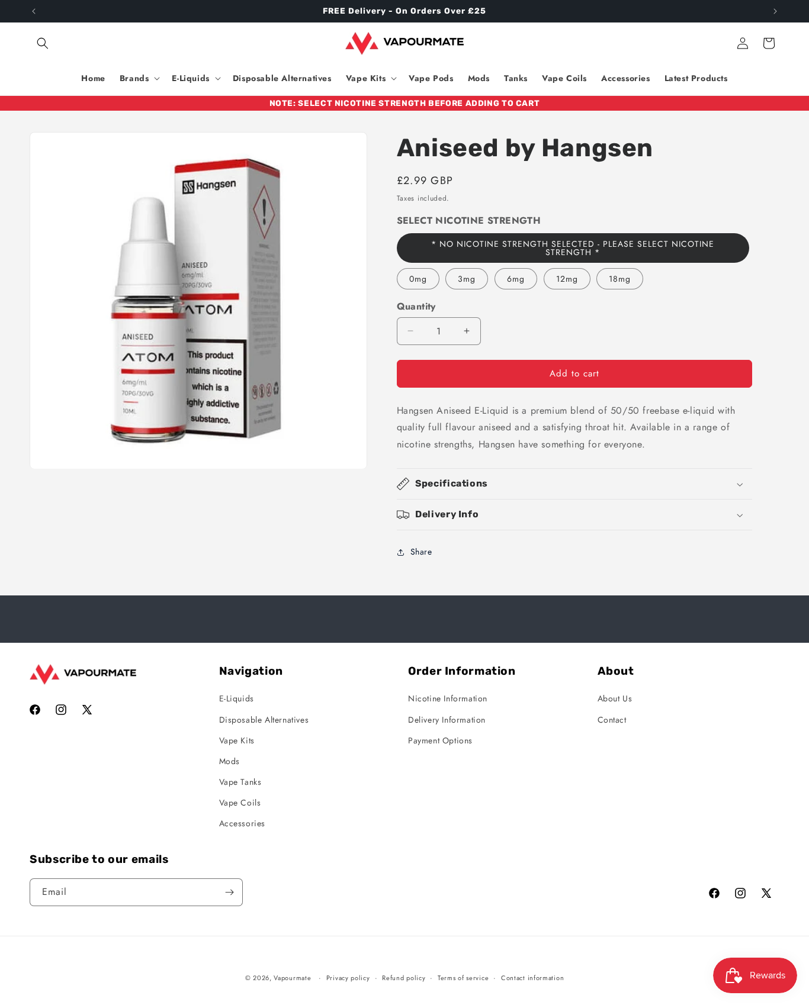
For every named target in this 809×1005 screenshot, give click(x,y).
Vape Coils (240, 802)
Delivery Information (447, 720)
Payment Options (440, 740)
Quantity (416, 306)
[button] (43, 43)
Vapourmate (292, 978)
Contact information (532, 978)
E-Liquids (236, 698)
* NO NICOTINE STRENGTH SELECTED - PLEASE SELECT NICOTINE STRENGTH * (572, 248)
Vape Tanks (240, 782)
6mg (516, 279)
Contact (612, 720)
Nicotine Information (447, 698)
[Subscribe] (229, 892)
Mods (229, 761)
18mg (620, 279)
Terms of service (463, 978)
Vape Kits (237, 740)
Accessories (242, 823)
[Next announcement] (775, 11)
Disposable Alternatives (264, 720)
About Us (615, 698)
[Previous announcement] (34, 11)
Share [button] (421, 552)
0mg (418, 279)
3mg (467, 279)
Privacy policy (348, 978)
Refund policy (403, 978)
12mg (567, 279)
